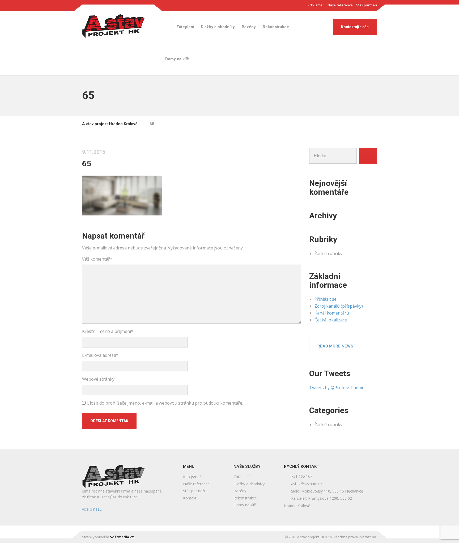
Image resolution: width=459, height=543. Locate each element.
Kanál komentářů (331, 313)
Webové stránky (98, 379)
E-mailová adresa (100, 355)
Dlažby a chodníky (218, 26)
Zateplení (185, 26)
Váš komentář (97, 259)
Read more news (335, 346)
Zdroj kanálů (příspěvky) (338, 306)
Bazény (249, 26)
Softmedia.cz (122, 536)
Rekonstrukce (276, 26)
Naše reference (340, 5)
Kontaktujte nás (355, 27)
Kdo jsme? (316, 5)
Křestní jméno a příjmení (107, 331)
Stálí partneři (366, 5)
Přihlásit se (325, 299)
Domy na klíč (177, 59)
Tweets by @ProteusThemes (338, 388)
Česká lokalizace (330, 320)
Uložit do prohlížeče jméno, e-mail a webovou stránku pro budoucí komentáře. (165, 403)
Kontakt (190, 497)
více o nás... (92, 509)
